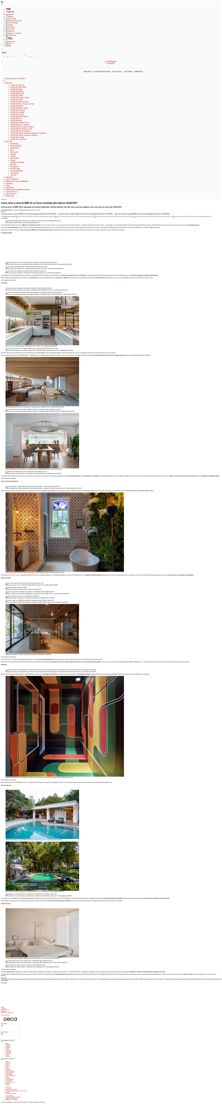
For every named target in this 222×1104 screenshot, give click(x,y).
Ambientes (4, 199)
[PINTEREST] (21, 56)
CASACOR (3, 1008)
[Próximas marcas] (2, 50)
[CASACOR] (111, 63)
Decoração (3, 1011)
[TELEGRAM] (38, 56)
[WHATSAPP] (24, 57)
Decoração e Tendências (7, 1012)
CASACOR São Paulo (17, 974)
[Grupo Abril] (2, 3)
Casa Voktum (118, 277)
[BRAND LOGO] (15, 79)
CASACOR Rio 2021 (32, 575)
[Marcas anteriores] (2, 5)
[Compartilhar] (172, 214)
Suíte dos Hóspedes (15, 575)
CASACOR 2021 (5, 1010)
